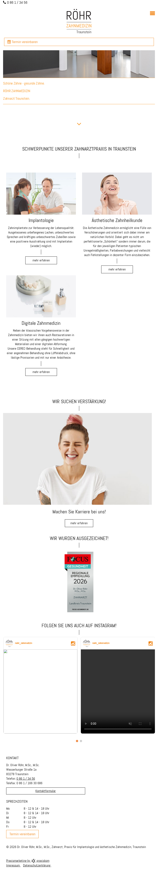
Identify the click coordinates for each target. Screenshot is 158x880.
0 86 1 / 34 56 (25, 778)
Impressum (13, 865)
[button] (77, 741)
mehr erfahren (79, 523)
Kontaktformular (45, 791)
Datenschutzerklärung (37, 865)
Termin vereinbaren (24, 41)
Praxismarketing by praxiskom (27, 860)
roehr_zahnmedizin (23, 643)
